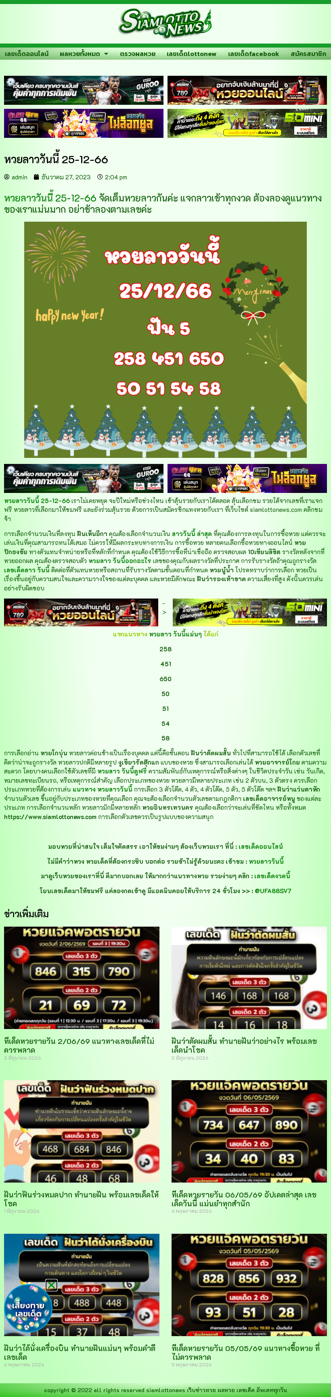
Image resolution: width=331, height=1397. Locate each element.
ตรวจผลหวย (137, 53)
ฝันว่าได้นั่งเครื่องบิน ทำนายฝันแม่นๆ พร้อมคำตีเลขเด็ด (79, 1352)
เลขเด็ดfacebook (253, 53)
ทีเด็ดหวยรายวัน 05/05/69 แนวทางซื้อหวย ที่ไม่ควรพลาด (246, 1352)
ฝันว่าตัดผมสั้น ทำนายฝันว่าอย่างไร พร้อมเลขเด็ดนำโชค (244, 1045)
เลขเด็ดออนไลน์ (26, 53)
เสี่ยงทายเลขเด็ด (28, 1309)
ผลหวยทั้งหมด (80, 53)
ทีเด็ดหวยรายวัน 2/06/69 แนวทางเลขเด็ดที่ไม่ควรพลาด (79, 1045)
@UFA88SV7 (273, 891)
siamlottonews (165, 1390)
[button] (51, 1285)
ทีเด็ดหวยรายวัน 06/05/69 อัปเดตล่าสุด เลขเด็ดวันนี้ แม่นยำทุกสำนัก (244, 1199)
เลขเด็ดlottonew (191, 53)
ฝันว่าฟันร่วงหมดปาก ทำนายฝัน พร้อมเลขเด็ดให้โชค (81, 1199)
